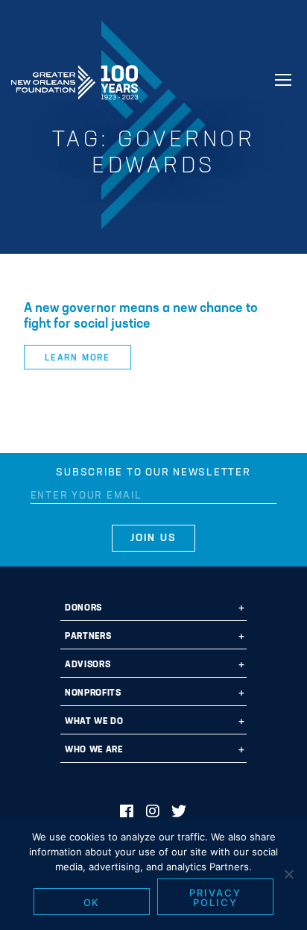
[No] (288, 874)
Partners (88, 636)
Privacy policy (215, 897)
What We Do (94, 721)
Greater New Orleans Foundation (74, 77)
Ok (92, 902)
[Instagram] (153, 812)
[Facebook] (127, 812)
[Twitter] (179, 812)
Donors (83, 608)
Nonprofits (93, 693)
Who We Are (94, 750)
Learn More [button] (77, 358)
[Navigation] (283, 80)
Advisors (87, 665)
